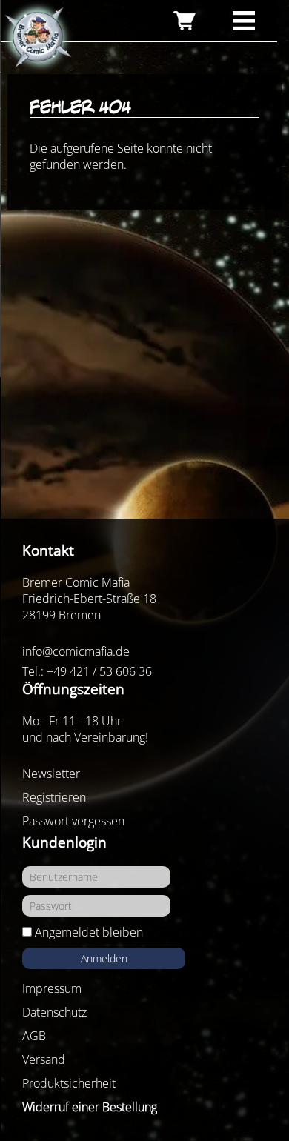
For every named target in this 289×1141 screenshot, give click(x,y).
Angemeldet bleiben (89, 932)
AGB (34, 1036)
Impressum (52, 988)
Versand (43, 1059)
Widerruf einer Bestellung (89, 1107)
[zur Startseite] (37, 38)
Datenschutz (54, 1012)
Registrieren (54, 797)
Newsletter (51, 773)
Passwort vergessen (73, 821)
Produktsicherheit (69, 1083)
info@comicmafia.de (76, 651)
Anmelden (104, 958)
